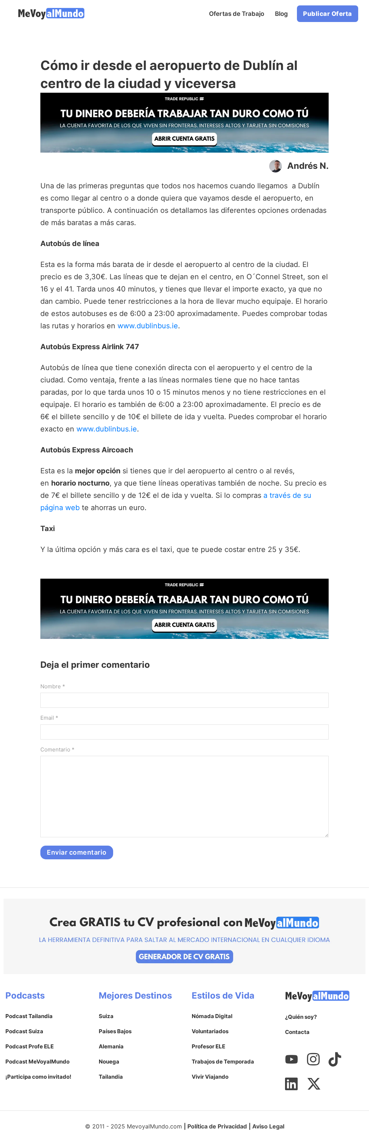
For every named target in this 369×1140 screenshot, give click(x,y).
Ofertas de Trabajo (236, 13)
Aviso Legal (268, 1126)
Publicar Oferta (327, 13)
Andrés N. (308, 166)
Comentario (57, 749)
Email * (49, 717)
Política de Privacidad (217, 1126)
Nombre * (52, 686)
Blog (281, 13)
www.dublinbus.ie (147, 325)
